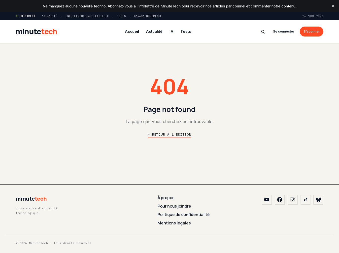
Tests (121, 16)
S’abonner (312, 31)
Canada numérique (148, 16)
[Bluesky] (318, 200)
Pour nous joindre (174, 206)
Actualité (49, 16)
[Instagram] (293, 200)
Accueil (132, 31)
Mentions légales (174, 223)
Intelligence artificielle (87, 16)
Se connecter (283, 31)
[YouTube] (267, 200)
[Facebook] (280, 200)
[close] (333, 6)
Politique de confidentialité (184, 214)
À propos (166, 197)
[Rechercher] (263, 31)
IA (171, 31)
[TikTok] (305, 200)
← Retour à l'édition (169, 134)
